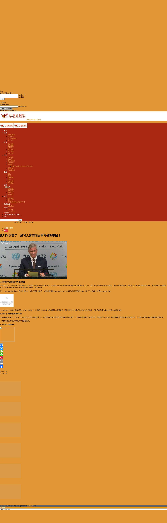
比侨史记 (11, 153)
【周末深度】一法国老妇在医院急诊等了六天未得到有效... (22, 399)
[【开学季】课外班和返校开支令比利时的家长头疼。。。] (10, 498)
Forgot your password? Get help (9, 101)
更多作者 (10, 378)
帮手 (5, 196)
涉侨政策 (11, 148)
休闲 (9, 175)
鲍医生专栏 (11, 161)
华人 (5, 142)
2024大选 (11, 136)
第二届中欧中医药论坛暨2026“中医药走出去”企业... (20, 440)
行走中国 (11, 181)
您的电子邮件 (22, 106)
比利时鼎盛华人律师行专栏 (16, 202)
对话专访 (11, 157)
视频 (5, 185)
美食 (9, 174)
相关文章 (3, 378)
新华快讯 (11, 206)
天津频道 (11, 183)
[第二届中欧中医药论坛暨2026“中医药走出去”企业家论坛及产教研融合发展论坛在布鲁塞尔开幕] (10, 436)
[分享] (83, 366)
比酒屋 (10, 164)
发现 (5, 172)
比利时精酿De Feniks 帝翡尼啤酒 (22, 166)
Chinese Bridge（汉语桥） (12, 214)
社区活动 (11, 149)
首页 (5, 131)
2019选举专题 (12, 138)
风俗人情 (11, 194)
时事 (5, 133)
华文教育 (11, 146)
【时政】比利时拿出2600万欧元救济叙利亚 (21, 373)
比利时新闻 (11, 134)
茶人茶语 (11, 159)
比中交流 (11, 140)
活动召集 (11, 177)
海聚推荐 (7, 204)
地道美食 (11, 189)
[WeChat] (83, 351)
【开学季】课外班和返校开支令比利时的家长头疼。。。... (22, 502)
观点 (5, 155)
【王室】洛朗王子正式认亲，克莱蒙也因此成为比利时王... (22, 420)
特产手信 (11, 192)
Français (6, 212)
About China (11, 211)
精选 (6, 230)
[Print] (83, 360)
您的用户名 (21, 95)
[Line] (83, 354)
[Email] (83, 363)
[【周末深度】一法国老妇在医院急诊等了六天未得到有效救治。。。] (10, 395)
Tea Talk (10, 209)
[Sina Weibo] (83, 357)
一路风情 (7, 187)
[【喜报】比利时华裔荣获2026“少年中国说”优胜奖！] (10, 457)
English (6, 207)
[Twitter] (83, 348)
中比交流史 (11, 170)
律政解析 (11, 198)
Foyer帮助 (11, 162)
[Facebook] (83, 345)
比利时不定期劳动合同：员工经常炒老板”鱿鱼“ (22, 371)
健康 (9, 179)
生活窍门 (11, 200)
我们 (5, 216)
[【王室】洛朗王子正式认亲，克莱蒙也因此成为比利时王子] (10, 416)
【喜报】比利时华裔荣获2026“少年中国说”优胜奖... (20, 461)
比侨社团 (11, 144)
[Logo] (7, 127)
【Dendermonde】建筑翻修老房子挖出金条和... (18, 481)
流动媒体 (30, 506)
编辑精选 (11, 191)
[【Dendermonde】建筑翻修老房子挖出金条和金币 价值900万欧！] (10, 477)
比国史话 (11, 168)
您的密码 (21, 97)
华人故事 (11, 151)
